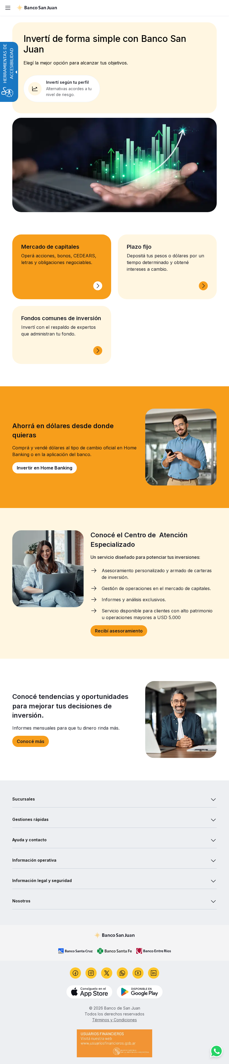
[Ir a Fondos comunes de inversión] (97, 350)
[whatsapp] (122, 973)
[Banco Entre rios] (153, 951)
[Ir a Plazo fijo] (203, 285)
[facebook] (75, 973)
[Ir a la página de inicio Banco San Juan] (120, 7)
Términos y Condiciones (114, 1019)
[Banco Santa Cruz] (75, 951)
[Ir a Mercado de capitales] (97, 285)
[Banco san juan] (114, 935)
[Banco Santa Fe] (114, 951)
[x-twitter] (106, 973)
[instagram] (91, 973)
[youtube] (138, 973)
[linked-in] (153, 973)
